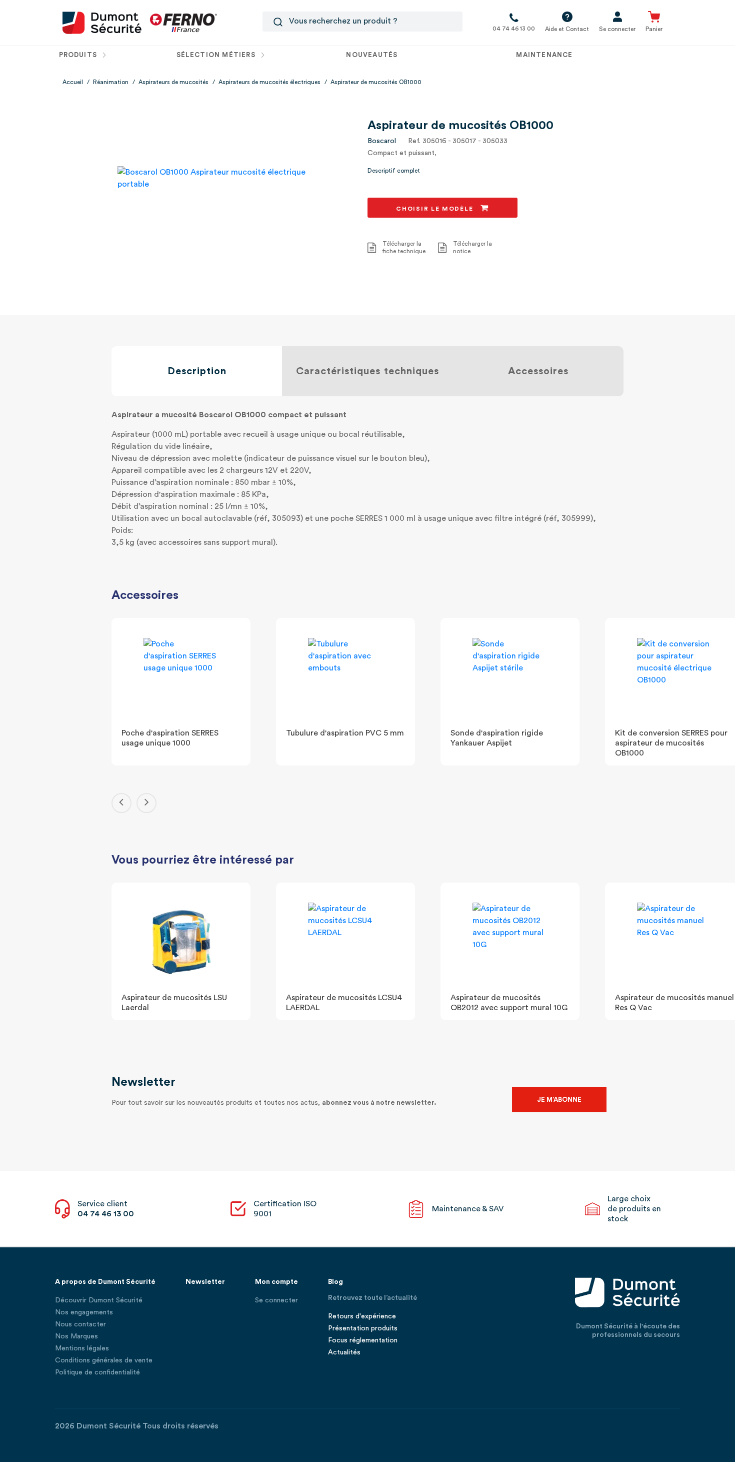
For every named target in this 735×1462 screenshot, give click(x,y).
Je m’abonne (559, 1099)
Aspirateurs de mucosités (173, 82)
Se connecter (276, 1300)
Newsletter (205, 1281)
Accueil (72, 82)
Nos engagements (84, 1312)
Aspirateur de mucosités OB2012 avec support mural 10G (509, 1003)
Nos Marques (76, 1336)
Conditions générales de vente (103, 1360)
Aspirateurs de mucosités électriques (269, 82)
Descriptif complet (394, 171)
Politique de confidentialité (97, 1372)
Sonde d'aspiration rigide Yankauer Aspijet (496, 738)
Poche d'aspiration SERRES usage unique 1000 (170, 738)
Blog (335, 1281)
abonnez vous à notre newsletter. (379, 1102)
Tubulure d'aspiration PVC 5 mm (345, 733)
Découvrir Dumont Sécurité (98, 1300)
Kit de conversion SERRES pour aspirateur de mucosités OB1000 (671, 743)
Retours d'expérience (362, 1316)
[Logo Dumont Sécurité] (102, 22)
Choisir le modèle (436, 209)
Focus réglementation (363, 1340)
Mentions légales (82, 1348)
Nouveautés (372, 55)
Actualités (344, 1352)
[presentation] (122, 803)
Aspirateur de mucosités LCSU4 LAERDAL (344, 1003)
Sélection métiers (217, 55)
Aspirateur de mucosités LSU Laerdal (174, 1003)
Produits (79, 55)
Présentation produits (363, 1328)
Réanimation (110, 82)
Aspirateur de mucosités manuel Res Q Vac (674, 1003)
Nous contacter (80, 1324)
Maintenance (544, 55)
